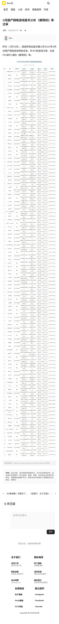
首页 (5, 9)
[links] (17, 564)
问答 (46, 9)
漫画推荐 (36, 9)
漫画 (13, 9)
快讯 (27, 9)
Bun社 (36, 613)
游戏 (4, 30)
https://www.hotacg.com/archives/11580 (31, 463)
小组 (20, 9)
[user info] (8, 38)
